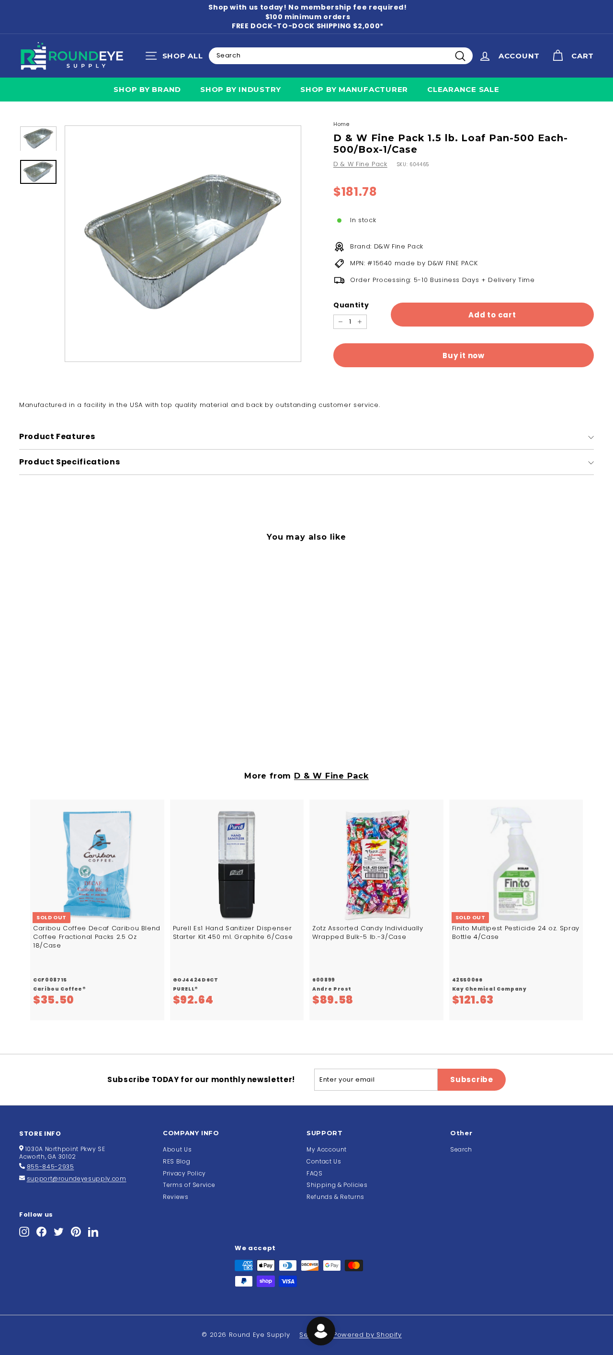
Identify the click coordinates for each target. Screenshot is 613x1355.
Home (341, 124)
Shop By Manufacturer (354, 89)
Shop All (176, 58)
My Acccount (326, 1149)
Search (461, 1149)
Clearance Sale (463, 89)
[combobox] (341, 55)
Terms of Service (189, 1185)
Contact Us (323, 1161)
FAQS (314, 1173)
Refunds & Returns (335, 1197)
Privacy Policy (184, 1173)
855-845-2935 (50, 1167)
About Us (177, 1149)
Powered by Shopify (367, 1334)
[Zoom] (183, 243)
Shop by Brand (147, 89)
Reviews (176, 1197)
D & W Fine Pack (360, 164)
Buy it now (464, 355)
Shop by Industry (240, 89)
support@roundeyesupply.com (76, 1178)
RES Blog (176, 1161)
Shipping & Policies (336, 1185)
